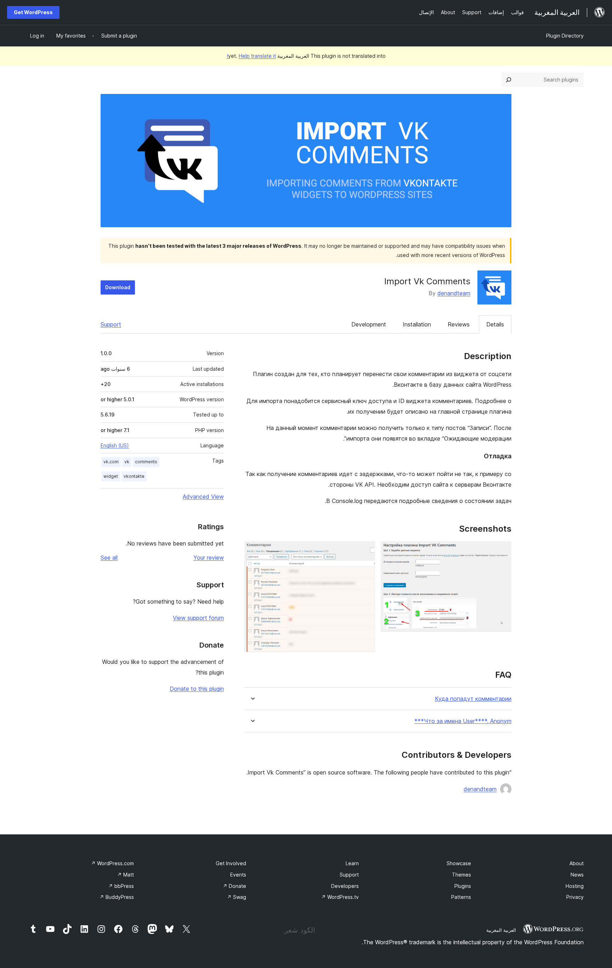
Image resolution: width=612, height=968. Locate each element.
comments (146, 461)
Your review (208, 557)
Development (368, 324)
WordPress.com (112, 863)
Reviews (459, 324)
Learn (352, 863)
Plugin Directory (565, 36)
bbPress (121, 886)
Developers (345, 886)
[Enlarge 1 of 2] (501, 550)
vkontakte (134, 476)
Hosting (575, 886)
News (577, 875)
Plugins (462, 886)
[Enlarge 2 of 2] (365, 550)
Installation (417, 324)
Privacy (575, 897)
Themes (461, 875)
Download (117, 287)
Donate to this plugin (197, 688)
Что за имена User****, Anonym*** (462, 721)
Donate (234, 886)
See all (109, 557)
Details (495, 324)
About (577, 863)
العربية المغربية (501, 930)
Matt (125, 875)
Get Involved (231, 863)
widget (110, 476)
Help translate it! (251, 56)
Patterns (461, 897)
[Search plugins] (509, 80)
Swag (236, 897)
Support (111, 324)
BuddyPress (117, 897)
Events (238, 875)
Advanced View (203, 496)
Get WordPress (33, 12)
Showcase (459, 863)
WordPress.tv (340, 897)
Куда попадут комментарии (473, 698)
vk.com (111, 461)
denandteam (453, 293)
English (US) (115, 445)
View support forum (198, 617)
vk (126, 461)
